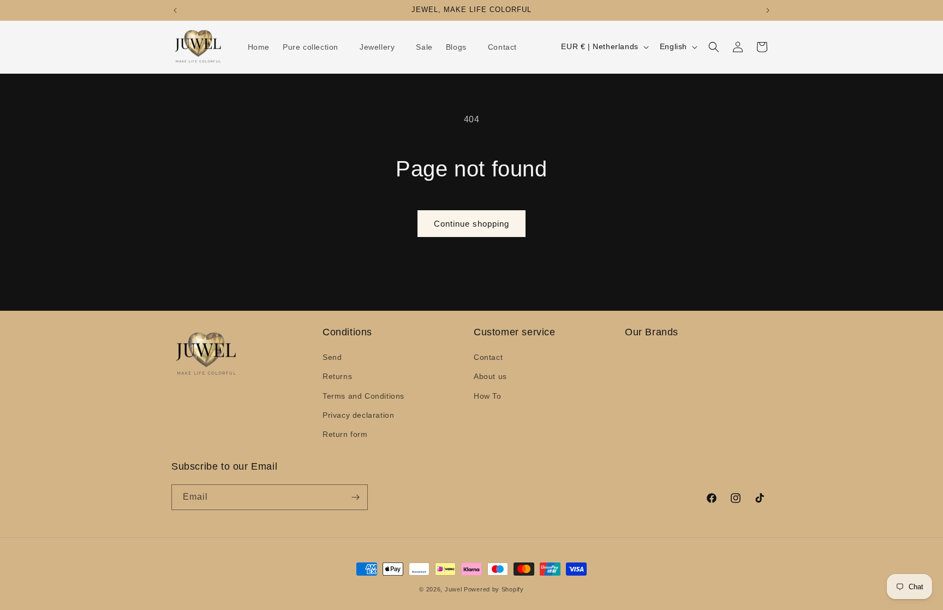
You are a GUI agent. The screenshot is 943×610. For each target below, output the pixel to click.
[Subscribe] (355, 497)
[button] (314, 46)
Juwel (453, 589)
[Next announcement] (768, 10)
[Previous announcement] (175, 10)
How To (488, 396)
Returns (337, 376)
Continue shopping (471, 223)
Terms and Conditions (363, 396)
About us (490, 376)
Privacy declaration (358, 415)
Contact (488, 357)
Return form (345, 434)
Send (332, 357)
